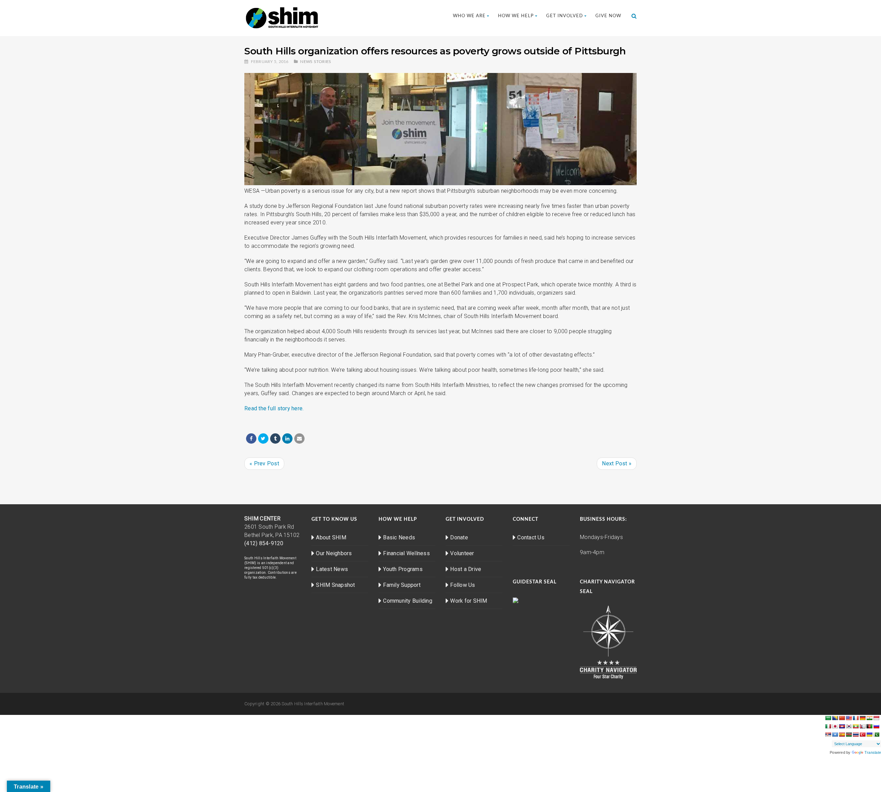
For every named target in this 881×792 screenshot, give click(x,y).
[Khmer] (842, 726)
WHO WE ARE (469, 16)
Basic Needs (399, 537)
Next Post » (616, 463)
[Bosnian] (835, 718)
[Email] (299, 438)
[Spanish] (842, 734)
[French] (855, 718)
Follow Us (462, 585)
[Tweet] (263, 438)
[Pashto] (869, 726)
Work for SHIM (468, 601)
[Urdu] (876, 734)
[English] (849, 718)
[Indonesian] (876, 718)
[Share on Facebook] (251, 438)
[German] (862, 718)
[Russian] (876, 726)
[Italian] (828, 726)
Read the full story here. (274, 408)
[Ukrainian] (869, 734)
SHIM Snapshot (335, 585)
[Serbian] (828, 734)
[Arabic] (828, 718)
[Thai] (855, 734)
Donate (459, 537)
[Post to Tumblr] (275, 438)
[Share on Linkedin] (287, 438)
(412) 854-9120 (264, 543)
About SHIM (331, 537)
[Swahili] (849, 734)
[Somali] (835, 734)
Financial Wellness (406, 553)
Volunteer (462, 553)
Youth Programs (403, 569)
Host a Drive (465, 569)
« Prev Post (264, 463)
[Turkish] (862, 734)
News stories (315, 62)
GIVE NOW (608, 16)
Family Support (402, 585)
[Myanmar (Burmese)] (855, 726)
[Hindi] (869, 718)
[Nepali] (862, 726)
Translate (872, 752)
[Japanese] (835, 726)
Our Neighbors (334, 553)
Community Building (407, 601)
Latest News (332, 569)
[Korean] (849, 726)
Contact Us (530, 537)
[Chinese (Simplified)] (842, 718)
